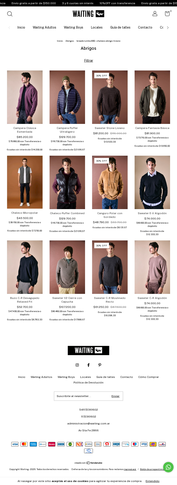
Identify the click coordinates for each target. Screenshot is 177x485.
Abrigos (69, 40)
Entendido (152, 481)
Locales (97, 27)
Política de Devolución (88, 382)
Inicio (21, 27)
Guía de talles (120, 27)
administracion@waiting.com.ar (88, 423)
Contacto (145, 27)
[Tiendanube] (88, 463)
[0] (165, 15)
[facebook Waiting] (88, 365)
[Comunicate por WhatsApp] (168, 467)
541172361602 (88, 409)
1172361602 (88, 416)
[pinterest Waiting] (100, 365)
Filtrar (88, 60)
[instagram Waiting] (77, 365)
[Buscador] (11, 14)
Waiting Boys (73, 27)
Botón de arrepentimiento (154, 469)
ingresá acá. (130, 469)
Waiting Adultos (44, 27)
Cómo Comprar (148, 377)
